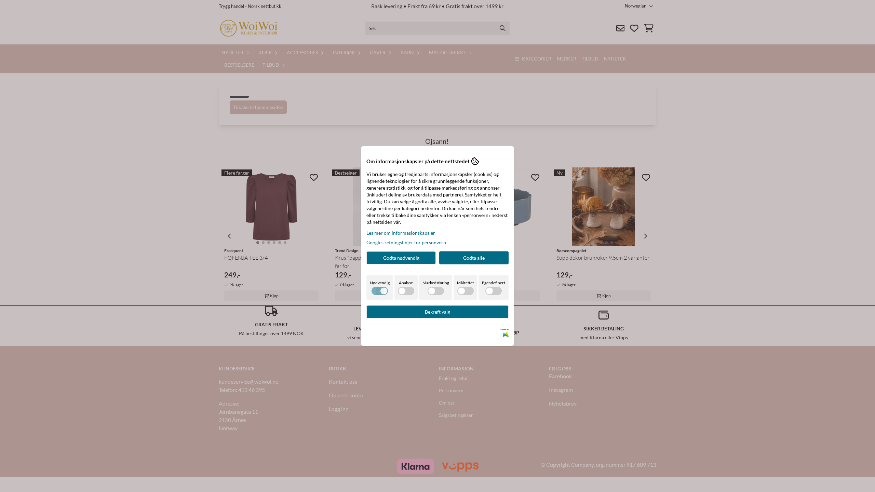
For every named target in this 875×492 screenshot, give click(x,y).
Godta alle (474, 258)
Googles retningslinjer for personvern (406, 242)
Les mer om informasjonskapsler (400, 233)
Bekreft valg (437, 312)
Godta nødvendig (401, 258)
